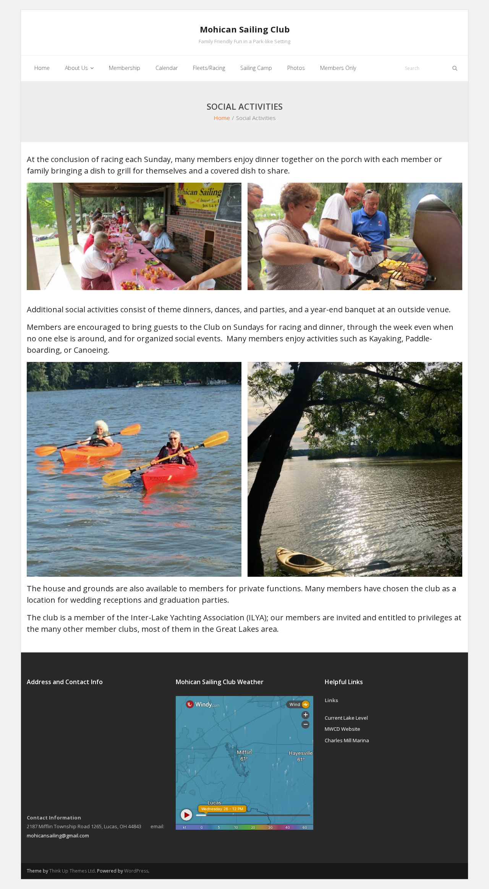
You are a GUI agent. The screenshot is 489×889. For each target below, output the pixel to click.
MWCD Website (342, 728)
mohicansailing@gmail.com (58, 835)
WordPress (136, 871)
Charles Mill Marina (347, 740)
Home (222, 118)
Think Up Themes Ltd (72, 871)
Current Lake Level (346, 717)
